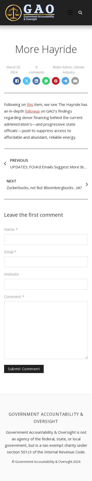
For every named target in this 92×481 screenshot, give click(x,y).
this (30, 104)
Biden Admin (62, 67)
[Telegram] (65, 81)
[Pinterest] (56, 81)
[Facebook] (17, 81)
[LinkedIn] (36, 81)
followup (32, 111)
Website (11, 274)
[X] (26, 81)
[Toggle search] (80, 12)
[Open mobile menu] (70, 12)
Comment (14, 296)
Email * (10, 251)
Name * (11, 229)
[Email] (75, 81)
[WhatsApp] (46, 81)
